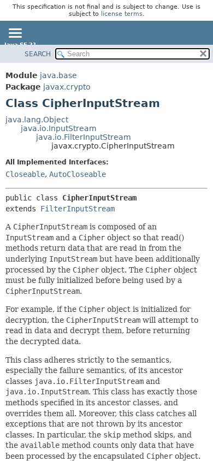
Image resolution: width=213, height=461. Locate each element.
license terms (122, 13)
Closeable (25, 174)
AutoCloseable (77, 174)
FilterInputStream (77, 208)
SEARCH (38, 54)
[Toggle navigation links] (14, 34)
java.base (58, 75)
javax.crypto (67, 86)
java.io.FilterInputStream (83, 137)
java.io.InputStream (59, 128)
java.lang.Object (36, 119)
